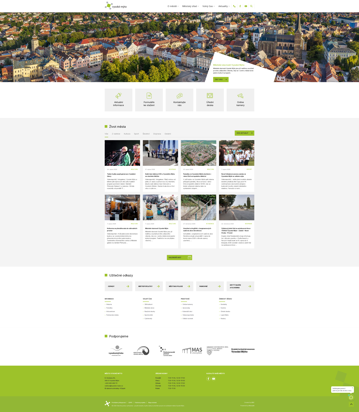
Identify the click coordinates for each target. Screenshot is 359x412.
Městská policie (176, 286)
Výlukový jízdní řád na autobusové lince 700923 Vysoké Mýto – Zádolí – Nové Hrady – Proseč (235, 230)
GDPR (130, 402)
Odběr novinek (188, 318)
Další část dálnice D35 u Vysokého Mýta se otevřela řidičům (160, 175)
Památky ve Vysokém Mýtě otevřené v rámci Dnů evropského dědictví (197, 175)
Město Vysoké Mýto (116, 5)
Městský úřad (189, 6)
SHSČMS (217, 350)
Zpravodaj (186, 308)
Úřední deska (225, 311)
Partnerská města (112, 315)
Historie (109, 304)
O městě (172, 6)
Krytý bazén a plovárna (235, 286)
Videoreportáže (188, 315)
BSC (253, 402)
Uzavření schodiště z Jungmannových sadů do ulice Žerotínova (197, 229)
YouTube (246, 6)
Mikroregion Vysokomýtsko (116, 350)
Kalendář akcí (175, 257)
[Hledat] (251, 6)
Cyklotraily (148, 318)
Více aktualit (242, 133)
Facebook (240, 6)
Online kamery (188, 304)
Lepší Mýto (225, 315)
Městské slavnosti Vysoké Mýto (156, 228)
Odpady (111, 286)
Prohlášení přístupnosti (119, 402)
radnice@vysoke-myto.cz (114, 386)
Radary (223, 318)
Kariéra (223, 308)
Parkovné (203, 286)
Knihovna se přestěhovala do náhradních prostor (122, 229)
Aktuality (223, 6)
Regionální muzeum (243, 350)
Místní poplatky (145, 286)
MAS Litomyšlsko (192, 350)
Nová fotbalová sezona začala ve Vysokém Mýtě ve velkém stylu (233, 175)
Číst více (219, 79)
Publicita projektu (140, 402)
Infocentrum (110, 311)
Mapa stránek (152, 402)
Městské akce (149, 308)
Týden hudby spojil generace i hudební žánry (121, 175)
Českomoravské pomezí (166, 350)
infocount (251, 405)
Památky (109, 308)
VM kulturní (148, 304)
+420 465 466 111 (234, 6)
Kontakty (224, 304)
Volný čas (207, 6)
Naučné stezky (150, 311)
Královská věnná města (141, 350)
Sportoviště (149, 315)
